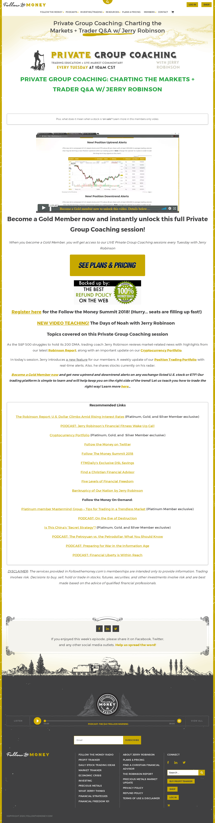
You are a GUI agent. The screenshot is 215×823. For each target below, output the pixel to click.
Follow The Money (51, 12)
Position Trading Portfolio (175, 359)
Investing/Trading (91, 12)
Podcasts (71, 12)
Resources (112, 12)
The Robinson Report (138, 773)
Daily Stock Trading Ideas (97, 765)
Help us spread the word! (135, 645)
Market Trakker (90, 770)
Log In (192, 4)
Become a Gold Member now (34, 374)
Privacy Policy (133, 787)
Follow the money (28, 754)
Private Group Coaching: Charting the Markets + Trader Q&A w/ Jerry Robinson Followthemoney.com (24, 4)
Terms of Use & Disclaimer (141, 798)
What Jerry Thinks (92, 790)
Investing (85, 780)
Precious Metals (90, 785)
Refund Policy (133, 793)
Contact (163, 12)
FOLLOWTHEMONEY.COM (39, 816)
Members (149, 12)
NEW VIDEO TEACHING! (63, 322)
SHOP (206, 4)
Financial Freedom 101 (94, 801)
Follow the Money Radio (96, 754)
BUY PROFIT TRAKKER (180, 781)
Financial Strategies (93, 796)
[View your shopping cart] (173, 12)
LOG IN (173, 797)
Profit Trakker (89, 759)
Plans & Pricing (131, 12)
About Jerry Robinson (139, 754)
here (124, 386)
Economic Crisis (90, 775)
